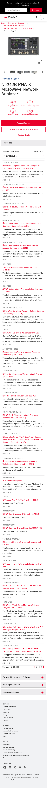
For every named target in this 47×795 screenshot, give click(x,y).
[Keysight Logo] (11, 17)
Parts (4, 742)
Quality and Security (9, 756)
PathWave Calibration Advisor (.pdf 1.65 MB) (22, 335)
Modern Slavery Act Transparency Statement (17, 762)
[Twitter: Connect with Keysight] (14, 774)
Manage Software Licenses (11, 737)
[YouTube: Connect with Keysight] (19, 774)
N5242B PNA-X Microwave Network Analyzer (20, 28)
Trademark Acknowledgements (22, 784)
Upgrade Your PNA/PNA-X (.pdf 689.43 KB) (22, 502)
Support (6, 731)
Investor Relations (8, 753)
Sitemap (39, 781)
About (5, 748)
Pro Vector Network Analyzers (15, 26)
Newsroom (6, 750)
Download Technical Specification (24, 129)
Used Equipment (8, 723)
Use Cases (6, 715)
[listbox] (23, 72)
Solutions (6, 717)
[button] (23, 46)
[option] (13, 72)
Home (3, 23)
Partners (5, 726)
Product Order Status (9, 740)
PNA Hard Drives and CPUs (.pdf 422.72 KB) (22, 516)
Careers (5, 765)
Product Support (8, 734)
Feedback (37, 784)
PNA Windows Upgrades (13, 483)
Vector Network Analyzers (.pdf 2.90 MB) (21, 398)
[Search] (36, 17)
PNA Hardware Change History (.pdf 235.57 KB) (24, 531)
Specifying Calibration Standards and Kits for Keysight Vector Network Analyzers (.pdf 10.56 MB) (22, 654)
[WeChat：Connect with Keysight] (24, 774)
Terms (7, 784)
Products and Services (17, 23)
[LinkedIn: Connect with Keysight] (9, 774)
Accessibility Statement (12, 787)
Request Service (23, 123)
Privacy (31, 781)
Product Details (24, 135)
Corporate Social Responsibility (13, 759)
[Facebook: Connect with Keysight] (4, 774)
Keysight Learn (7, 720)
